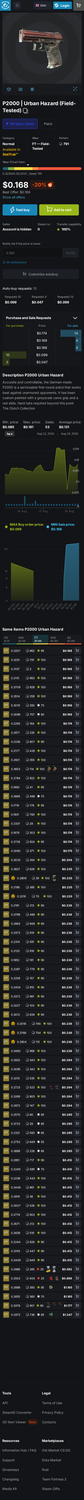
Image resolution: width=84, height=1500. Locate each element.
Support (8, 1460)
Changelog (10, 1479)
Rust (45, 1470)
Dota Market (51, 1460)
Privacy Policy (52, 1412)
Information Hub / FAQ (19, 1450)
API (5, 1403)
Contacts (49, 1422)
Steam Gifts (51, 1489)
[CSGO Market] (5, 5)
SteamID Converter (17, 1412)
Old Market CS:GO (56, 1450)
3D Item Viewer (14, 1422)
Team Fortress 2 (54, 1479)
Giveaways (10, 1470)
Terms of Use (52, 1403)
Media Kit (9, 1489)
